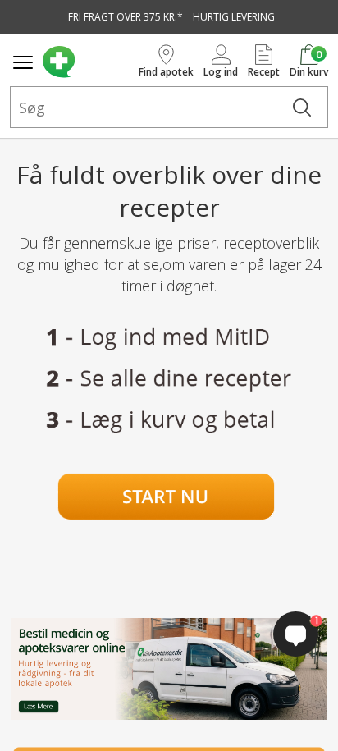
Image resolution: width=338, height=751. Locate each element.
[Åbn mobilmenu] (23, 62)
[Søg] (301, 107)
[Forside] (87, 62)
